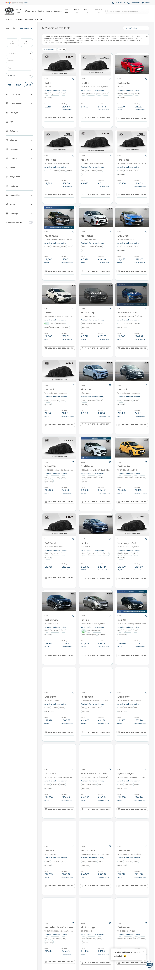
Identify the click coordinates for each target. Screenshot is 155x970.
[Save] (73, 78)
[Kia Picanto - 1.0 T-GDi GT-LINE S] (96, 217)
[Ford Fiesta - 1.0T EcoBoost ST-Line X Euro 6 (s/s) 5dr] (59, 141)
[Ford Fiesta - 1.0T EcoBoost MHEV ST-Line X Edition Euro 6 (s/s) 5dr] (96, 448)
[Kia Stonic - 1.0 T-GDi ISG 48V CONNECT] (59, 371)
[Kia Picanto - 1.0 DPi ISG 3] (96, 371)
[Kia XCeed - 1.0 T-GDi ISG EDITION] (132, 217)
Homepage (29, 19)
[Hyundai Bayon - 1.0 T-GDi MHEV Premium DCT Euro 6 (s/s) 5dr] (132, 755)
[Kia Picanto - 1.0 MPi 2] (132, 64)
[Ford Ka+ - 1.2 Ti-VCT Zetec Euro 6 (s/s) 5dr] (96, 64)
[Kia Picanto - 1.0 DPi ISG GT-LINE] (59, 678)
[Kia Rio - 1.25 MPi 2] (59, 64)
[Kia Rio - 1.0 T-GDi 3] (96, 524)
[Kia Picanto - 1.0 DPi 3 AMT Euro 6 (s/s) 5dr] (132, 678)
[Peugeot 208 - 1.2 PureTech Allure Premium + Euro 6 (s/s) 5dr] (59, 217)
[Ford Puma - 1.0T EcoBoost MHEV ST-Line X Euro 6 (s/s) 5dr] (132, 141)
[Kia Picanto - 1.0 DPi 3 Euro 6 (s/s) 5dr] (132, 448)
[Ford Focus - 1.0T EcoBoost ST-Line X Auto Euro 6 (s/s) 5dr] (96, 678)
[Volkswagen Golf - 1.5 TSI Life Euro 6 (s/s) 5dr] (132, 524)
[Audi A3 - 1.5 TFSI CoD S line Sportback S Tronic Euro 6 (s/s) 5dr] (132, 601)
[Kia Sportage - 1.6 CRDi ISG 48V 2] (59, 601)
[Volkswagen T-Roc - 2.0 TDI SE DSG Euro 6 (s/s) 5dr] (132, 294)
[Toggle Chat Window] (149, 964)
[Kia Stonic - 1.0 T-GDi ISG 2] (59, 832)
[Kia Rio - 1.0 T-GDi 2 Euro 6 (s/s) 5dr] (96, 141)
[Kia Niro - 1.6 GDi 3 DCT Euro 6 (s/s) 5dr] (96, 601)
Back (10, 19)
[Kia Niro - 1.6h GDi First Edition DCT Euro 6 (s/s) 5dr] (59, 294)
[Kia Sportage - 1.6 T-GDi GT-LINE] (96, 294)
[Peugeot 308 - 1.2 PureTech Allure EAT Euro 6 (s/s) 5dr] (96, 832)
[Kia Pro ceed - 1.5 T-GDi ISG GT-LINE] (132, 909)
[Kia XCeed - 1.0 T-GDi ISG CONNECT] (59, 524)
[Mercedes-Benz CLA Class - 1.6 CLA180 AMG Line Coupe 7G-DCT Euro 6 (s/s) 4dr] (59, 909)
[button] (64, 49)
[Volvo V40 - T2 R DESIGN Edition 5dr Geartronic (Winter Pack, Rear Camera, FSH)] (59, 448)
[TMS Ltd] (9, 10)
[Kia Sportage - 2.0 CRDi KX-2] (96, 909)
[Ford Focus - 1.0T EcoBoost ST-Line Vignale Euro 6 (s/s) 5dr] (59, 755)
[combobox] (19, 53)
